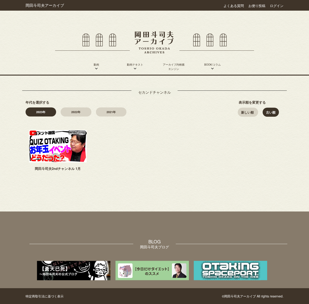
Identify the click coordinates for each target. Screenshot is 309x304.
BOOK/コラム (212, 64)
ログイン (276, 5)
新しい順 (247, 112)
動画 (96, 64)
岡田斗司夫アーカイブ (45, 5)
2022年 (76, 112)
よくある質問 (233, 5)
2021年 (111, 112)
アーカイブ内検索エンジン (174, 66)
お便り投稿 (256, 5)
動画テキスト (135, 64)
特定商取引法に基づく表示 (45, 296)
